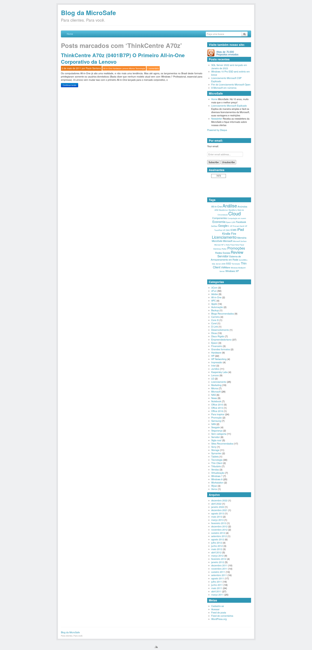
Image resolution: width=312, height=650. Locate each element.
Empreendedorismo (221, 339)
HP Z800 (226, 230)
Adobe (214, 294)
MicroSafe (217, 241)
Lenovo (125, 68)
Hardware (117, 68)
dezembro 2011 (219, 565)
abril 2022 (216, 503)
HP (212, 355)
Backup (215, 310)
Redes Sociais (222, 252)
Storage (215, 450)
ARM (216, 210)
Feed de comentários (222, 615)
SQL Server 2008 (218, 264)
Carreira (215, 316)
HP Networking (219, 359)
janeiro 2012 (217, 562)
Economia (218, 221)
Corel (214, 323)
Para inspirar (217, 414)
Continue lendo (69, 85)
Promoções (236, 248)
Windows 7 (216, 476)
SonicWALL (243, 260)
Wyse (214, 485)
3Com (214, 287)
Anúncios (242, 206)
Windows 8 (216, 479)
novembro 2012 (219, 529)
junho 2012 (217, 545)
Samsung (216, 420)
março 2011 (217, 594)
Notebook (216, 401)
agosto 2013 (217, 513)
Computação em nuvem (237, 218)
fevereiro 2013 (218, 523)
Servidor (222, 256)
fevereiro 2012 (218, 558)
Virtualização (217, 472)
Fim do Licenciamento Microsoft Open (230, 84)
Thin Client (216, 463)
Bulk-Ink (241, 210)
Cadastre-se (217, 606)
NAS (213, 394)
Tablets (215, 456)
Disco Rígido (217, 336)
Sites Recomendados (222, 443)
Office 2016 (217, 411)
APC (213, 300)
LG (212, 378)
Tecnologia (140, 68)
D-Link (214, 326)
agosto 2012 (217, 539)
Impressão (216, 362)
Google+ (223, 225)
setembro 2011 (219, 575)
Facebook (241, 222)
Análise (229, 205)
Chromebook (223, 214)
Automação (217, 307)
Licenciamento (224, 237)
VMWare (225, 267)
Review (237, 252)
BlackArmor (223, 210)
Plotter (224, 249)
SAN (213, 424)
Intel (213, 365)
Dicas (214, 333)
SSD (228, 263)
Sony (213, 446)
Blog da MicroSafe (88, 12)
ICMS (233, 230)
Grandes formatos (220, 349)
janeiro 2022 (217, 506)
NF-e (223, 245)
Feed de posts (218, 612)
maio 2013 (216, 516)
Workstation (217, 482)
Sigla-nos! (216, 440)
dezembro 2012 (219, 526)
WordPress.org (219, 619)
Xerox (214, 489)
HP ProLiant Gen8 (237, 226)
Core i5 (215, 320)
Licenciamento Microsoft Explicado (229, 105)
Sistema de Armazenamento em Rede (226, 258)
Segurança (216, 430)
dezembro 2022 (219, 500)
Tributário (216, 466)
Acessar (215, 609)
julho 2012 (216, 542)
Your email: (213, 146)
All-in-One (107, 68)
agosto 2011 (217, 578)
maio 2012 (216, 549)
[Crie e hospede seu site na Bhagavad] (156, 646)
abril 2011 (216, 591)
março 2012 (217, 555)
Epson (214, 342)
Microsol (217, 245)
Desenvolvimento (220, 329)
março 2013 (217, 519)
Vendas (215, 469)
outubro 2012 (218, 532)
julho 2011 (216, 581)
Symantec (216, 453)
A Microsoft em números (223, 87)
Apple (214, 303)
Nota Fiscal (230, 245)
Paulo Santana (93, 68)
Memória (241, 237)
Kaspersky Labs (219, 372)
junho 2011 (217, 584)
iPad (240, 229)
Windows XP (232, 271)
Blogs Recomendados (222, 313)
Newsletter (216, 118)
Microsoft (227, 241)
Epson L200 (230, 222)
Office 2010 (217, 404)
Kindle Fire (229, 233)
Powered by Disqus (217, 130)
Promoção (216, 417)
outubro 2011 (218, 571)
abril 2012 (216, 552)
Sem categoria (218, 433)
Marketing (216, 385)
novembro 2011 (219, 568)
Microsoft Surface (240, 241)
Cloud (234, 213)
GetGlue (214, 226)
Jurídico (215, 368)
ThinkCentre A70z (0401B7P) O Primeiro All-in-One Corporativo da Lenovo (123, 58)
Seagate (215, 427)
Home (70, 33)
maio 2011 (216, 588)
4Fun (214, 290)
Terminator (236, 264)
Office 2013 (217, 407)
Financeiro (216, 346)
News (214, 398)
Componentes (219, 218)
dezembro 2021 (219, 510)
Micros (132, 68)
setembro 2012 (219, 536)
